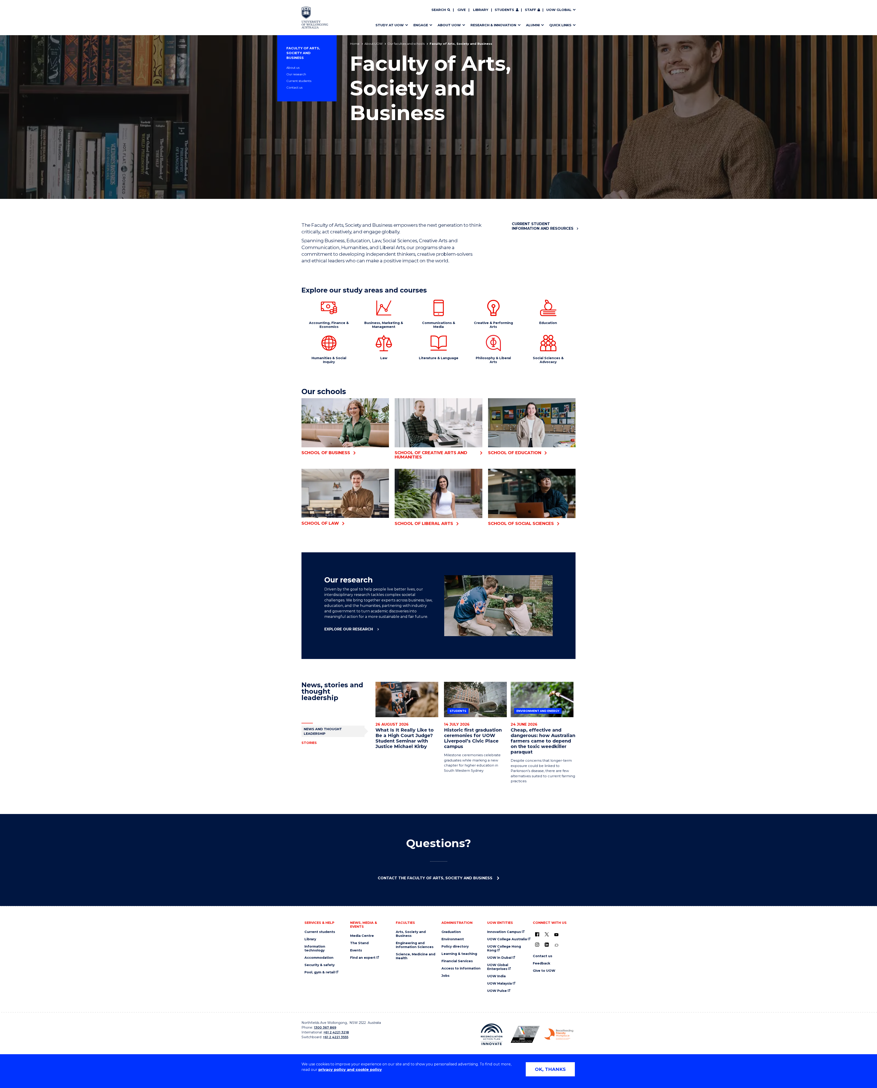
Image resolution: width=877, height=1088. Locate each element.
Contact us (294, 87)
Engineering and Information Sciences (414, 945)
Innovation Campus (504, 932)
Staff (530, 10)
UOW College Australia (507, 939)
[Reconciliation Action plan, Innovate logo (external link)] (491, 1034)
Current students (298, 81)
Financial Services (457, 961)
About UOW (374, 43)
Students (504, 10)
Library (480, 10)
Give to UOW (544, 971)
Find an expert (362, 958)
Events (356, 950)
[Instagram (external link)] (537, 944)
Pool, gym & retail (319, 972)
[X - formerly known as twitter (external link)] (546, 934)
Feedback (541, 963)
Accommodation (318, 958)
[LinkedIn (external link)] (546, 944)
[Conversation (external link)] (556, 945)
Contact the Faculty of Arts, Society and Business (436, 878)
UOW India (496, 976)
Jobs (445, 976)
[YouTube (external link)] (556, 935)
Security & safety (319, 965)
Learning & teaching (459, 954)
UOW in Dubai (499, 958)
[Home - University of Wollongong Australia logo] (314, 18)
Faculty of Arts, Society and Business (303, 53)
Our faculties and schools (406, 43)
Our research (296, 74)
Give (461, 10)
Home (354, 43)
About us (292, 67)
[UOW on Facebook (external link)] (537, 934)
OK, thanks (550, 1069)
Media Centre (362, 936)
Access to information (461, 968)
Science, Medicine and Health (415, 956)
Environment (452, 939)
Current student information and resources (542, 226)
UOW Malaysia (499, 983)
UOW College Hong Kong (504, 948)
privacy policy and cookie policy (350, 1069)
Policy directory (455, 946)
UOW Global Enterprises (497, 967)
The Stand (359, 943)
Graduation (451, 932)
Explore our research (349, 629)
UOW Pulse (497, 991)
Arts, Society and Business (411, 934)
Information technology (314, 948)
